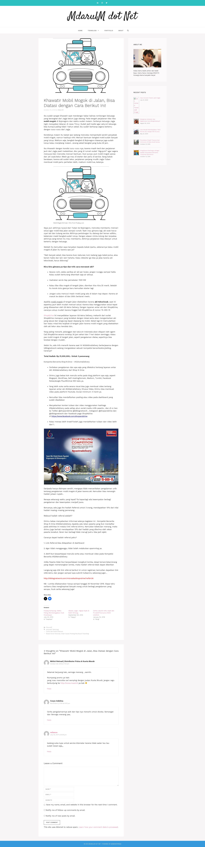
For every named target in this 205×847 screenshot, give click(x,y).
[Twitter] (106, 3)
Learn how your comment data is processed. (98, 827)
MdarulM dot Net (102, 16)
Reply (49, 689)
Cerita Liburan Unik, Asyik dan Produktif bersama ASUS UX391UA (103, 613)
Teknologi (92, 30)
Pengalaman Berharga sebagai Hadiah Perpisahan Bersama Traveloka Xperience (149, 152)
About (120, 30)
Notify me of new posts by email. (60, 816)
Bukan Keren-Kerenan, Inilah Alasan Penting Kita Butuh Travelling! (67, 633)
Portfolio (108, 30)
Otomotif (49, 627)
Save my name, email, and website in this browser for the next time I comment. (81, 805)
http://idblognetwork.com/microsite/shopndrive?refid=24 (68, 578)
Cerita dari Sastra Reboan (54, 631)
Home (80, 30)
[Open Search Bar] (128, 30)
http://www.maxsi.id (69, 683)
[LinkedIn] (97, 3)
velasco (53, 732)
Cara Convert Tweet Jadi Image (150, 98)
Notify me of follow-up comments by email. (65, 810)
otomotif (49, 629)
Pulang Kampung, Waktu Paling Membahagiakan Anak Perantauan (54, 613)
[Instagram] (102, 3)
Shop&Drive (49, 315)
